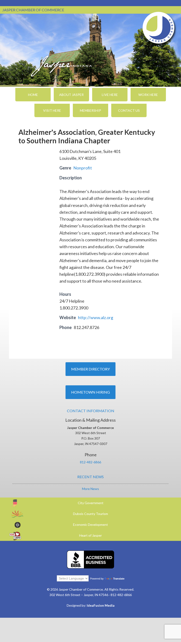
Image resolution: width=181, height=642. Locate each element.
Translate (118, 578)
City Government (90, 503)
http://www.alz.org (95, 317)
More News (90, 489)
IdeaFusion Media (101, 605)
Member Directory (90, 369)
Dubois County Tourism (90, 514)
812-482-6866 (90, 462)
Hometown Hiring (90, 392)
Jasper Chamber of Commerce (158, 27)
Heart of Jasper (90, 535)
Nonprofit (82, 167)
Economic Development (90, 525)
